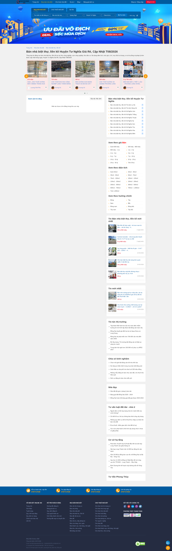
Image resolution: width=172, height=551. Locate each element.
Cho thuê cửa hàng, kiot (102, 526)
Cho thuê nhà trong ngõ (102, 508)
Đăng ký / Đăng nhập (137, 2)
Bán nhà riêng (74, 508)
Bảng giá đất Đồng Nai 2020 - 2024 (121, 394)
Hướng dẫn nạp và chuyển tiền (56, 518)
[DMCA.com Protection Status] (140, 543)
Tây (129, 200)
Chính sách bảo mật (32, 518)
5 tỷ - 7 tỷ (113, 156)
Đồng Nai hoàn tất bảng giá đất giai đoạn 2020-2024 (127, 398)
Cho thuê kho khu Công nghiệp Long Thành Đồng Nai (61, 83)
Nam (111, 203)
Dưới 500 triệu (114, 146)
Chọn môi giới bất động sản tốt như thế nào (124, 362)
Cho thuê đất (99, 523)
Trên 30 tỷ (131, 162)
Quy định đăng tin (52, 511)
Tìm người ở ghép (100, 521)
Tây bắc (130, 209)
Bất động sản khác (75, 531)
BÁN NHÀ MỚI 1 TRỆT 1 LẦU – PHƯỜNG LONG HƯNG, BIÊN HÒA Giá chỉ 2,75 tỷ (132, 83)
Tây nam (113, 209)
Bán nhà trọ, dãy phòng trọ (77, 521)
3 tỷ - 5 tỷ (131, 153)
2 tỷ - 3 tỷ (113, 153)
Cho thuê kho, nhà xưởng (102, 531)
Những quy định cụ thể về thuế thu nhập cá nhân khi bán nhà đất (126, 421)
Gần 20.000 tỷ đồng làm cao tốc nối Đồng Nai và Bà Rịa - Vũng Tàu (126, 455)
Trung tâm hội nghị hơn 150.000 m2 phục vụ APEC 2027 (126, 348)
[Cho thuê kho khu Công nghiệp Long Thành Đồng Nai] (61, 69)
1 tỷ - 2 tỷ (131, 150)
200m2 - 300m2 (115, 184)
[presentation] (26, 76)
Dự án (72, 2)
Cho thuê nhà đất (60, 2)
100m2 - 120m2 (133, 178)
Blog (78, 2)
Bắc (129, 203)
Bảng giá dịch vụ (89, 2)
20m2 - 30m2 (132, 172)
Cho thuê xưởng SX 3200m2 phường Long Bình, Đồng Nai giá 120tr (108, 83)
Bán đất (72, 518)
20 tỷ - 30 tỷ (114, 162)
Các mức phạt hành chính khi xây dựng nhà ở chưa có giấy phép (126, 429)
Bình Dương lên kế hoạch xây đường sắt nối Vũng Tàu (126, 466)
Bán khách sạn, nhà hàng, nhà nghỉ (80, 526)
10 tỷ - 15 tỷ (114, 159)
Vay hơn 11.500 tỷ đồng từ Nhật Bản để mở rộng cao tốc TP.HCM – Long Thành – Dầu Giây (125, 461)
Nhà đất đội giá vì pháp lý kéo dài (120, 391)
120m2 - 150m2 (115, 181)
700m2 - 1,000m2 (133, 188)
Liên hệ (28, 521)
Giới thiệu (29, 508)
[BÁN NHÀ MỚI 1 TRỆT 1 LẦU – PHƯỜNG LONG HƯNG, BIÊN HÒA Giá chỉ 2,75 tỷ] (133, 69)
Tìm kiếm (122, 15)
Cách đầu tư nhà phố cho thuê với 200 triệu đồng (125, 369)
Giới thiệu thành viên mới (54, 516)
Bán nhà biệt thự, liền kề (77, 513)
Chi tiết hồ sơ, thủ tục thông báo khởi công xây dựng (126, 416)
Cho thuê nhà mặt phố (101, 511)
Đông (112, 200)
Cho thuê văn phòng (101, 516)
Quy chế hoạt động (31, 513)
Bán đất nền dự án (75, 516)
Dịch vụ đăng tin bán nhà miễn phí (121, 378)
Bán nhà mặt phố (75, 511)
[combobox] (58, 15)
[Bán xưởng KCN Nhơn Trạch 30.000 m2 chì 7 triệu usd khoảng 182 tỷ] (85, 69)
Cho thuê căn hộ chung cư (102, 506)
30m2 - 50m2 (114, 175)
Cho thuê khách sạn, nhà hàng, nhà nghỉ (106, 528)
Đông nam (113, 206)
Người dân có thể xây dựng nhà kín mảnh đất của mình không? (126, 412)
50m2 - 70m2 (132, 175)
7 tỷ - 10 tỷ (131, 156)
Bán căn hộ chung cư (76, 506)
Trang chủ (35, 2)
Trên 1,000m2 (114, 191)
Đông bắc (131, 206)
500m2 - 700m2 (115, 188)
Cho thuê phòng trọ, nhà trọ (103, 518)
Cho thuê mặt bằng (100, 513)
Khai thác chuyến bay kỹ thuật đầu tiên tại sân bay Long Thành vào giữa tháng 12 (126, 445)
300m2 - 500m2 (133, 184)
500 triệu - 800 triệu (134, 146)
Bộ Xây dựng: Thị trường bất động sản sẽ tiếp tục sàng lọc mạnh (126, 343)
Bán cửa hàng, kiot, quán (77, 523)
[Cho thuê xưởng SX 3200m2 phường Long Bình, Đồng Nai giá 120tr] (109, 69)
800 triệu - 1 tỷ (115, 150)
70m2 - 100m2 (115, 178)
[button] (85, 93)
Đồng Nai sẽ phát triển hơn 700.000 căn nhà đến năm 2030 (125, 337)
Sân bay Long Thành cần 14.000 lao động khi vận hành (126, 450)
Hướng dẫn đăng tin (52, 506)
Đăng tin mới (150, 2)
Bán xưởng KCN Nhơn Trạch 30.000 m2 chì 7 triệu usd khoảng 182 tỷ (84, 83)
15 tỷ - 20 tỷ (131, 159)
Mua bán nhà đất (46, 2)
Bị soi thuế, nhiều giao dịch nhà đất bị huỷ (123, 425)
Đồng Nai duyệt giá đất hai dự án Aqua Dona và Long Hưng (125, 332)
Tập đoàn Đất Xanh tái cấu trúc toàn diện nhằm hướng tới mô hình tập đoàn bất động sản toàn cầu (126, 326)
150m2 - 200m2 (133, 181)
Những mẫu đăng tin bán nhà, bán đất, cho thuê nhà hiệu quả (127, 374)
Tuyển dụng (29, 511)
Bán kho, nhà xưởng (76, 528)
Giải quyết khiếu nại (52, 513)
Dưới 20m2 (113, 172)
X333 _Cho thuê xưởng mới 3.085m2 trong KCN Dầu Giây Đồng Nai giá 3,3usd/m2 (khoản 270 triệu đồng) (36, 83)
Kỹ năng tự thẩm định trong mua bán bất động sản (126, 366)
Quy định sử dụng (31, 516)
